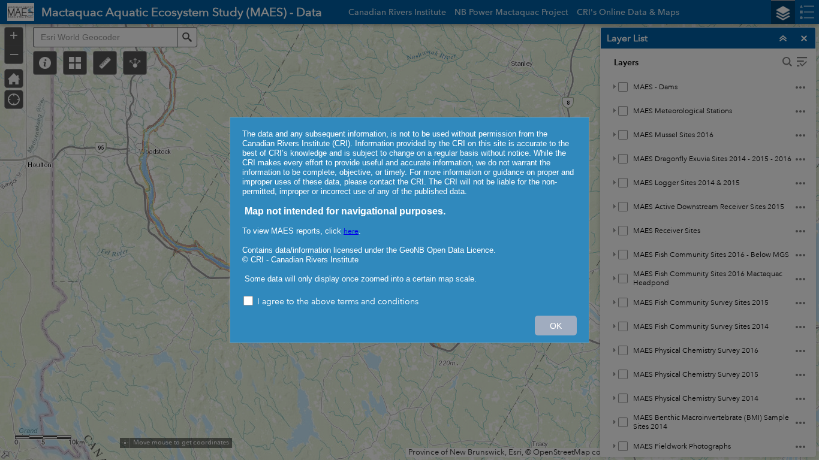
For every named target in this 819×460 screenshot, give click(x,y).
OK (556, 326)
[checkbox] (409, 302)
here (351, 231)
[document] (409, 206)
